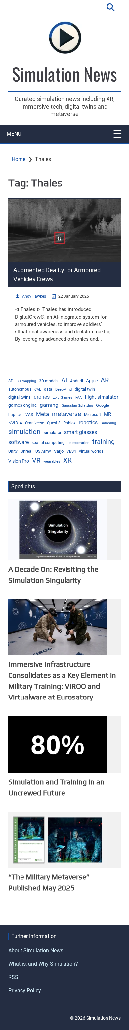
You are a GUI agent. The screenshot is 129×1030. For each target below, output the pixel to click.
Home (18, 159)
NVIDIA (15, 422)
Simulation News (64, 74)
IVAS (28, 414)
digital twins (19, 397)
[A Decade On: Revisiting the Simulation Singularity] (58, 529)
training (103, 442)
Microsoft (92, 414)
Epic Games (62, 397)
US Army (43, 451)
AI (64, 380)
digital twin (85, 389)
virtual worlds (91, 451)
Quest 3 (54, 423)
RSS (13, 977)
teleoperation (78, 443)
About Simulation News (35, 950)
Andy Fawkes (34, 296)
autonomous (19, 389)
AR (105, 380)
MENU (14, 134)
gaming (49, 405)
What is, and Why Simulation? (43, 964)
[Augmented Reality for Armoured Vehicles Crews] (64, 230)
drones (42, 397)
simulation (24, 432)
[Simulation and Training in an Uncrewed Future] (58, 744)
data (48, 389)
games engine (22, 405)
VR (36, 460)
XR (67, 460)
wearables (51, 461)
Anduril (76, 381)
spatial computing (48, 442)
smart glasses (80, 432)
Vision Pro (18, 461)
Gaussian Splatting (77, 406)
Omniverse (34, 423)
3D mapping (26, 381)
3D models (48, 381)
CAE (37, 389)
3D (11, 380)
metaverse (66, 414)
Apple (92, 380)
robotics (88, 423)
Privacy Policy (24, 990)
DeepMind (63, 389)
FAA (78, 397)
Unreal (26, 451)
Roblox (70, 423)
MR (107, 414)
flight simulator (101, 397)
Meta (42, 414)
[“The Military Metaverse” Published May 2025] (58, 840)
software (18, 442)
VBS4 (71, 451)
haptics (15, 414)
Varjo (59, 451)
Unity (13, 451)
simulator (52, 432)
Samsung (108, 423)
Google (102, 405)
